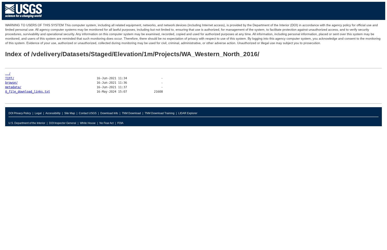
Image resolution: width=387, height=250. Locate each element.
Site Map (69, 113)
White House (88, 123)
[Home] (23, 19)
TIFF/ (9, 78)
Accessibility (52, 113)
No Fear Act (106, 123)
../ (8, 73)
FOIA (120, 123)
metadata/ (13, 87)
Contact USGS (88, 113)
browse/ (11, 82)
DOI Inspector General (62, 123)
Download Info (109, 113)
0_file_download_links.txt (27, 91)
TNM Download (131, 113)
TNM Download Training (159, 113)
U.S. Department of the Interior (27, 123)
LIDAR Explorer (187, 113)
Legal (38, 113)
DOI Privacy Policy (20, 113)
